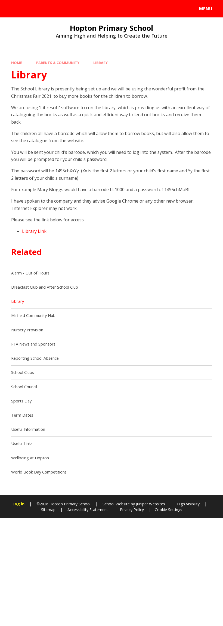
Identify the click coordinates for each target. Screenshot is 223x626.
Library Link (34, 231)
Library (100, 62)
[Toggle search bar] (11, 8)
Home (16, 62)
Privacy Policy (132, 509)
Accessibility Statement (87, 509)
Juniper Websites (150, 503)
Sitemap (48, 509)
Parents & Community (57, 62)
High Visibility (188, 503)
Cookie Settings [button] (168, 509)
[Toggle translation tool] (26, 8)
